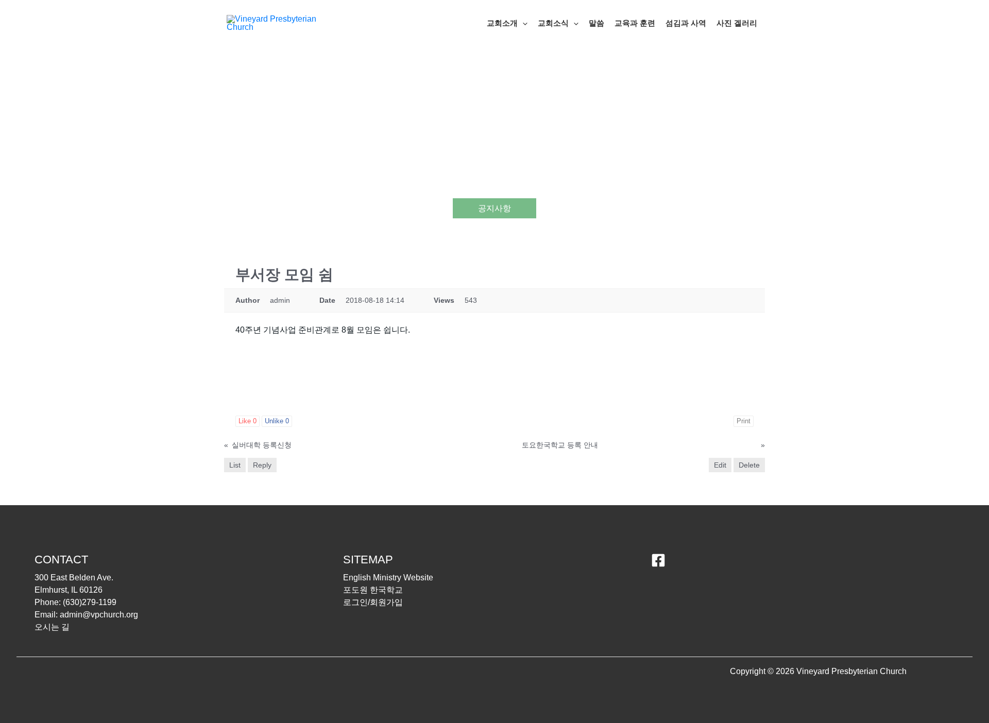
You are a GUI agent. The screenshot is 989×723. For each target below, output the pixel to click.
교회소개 (502, 23)
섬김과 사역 (686, 23)
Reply (262, 465)
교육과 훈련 (635, 23)
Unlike (277, 421)
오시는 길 (52, 627)
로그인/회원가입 (373, 602)
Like (247, 421)
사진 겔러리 (737, 23)
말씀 (596, 23)
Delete (749, 465)
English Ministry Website (388, 577)
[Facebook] (658, 560)
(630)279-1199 (89, 602)
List (235, 465)
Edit (720, 465)
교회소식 (553, 23)
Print (744, 421)
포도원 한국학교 (373, 590)
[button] (522, 23)
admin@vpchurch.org (99, 614)
